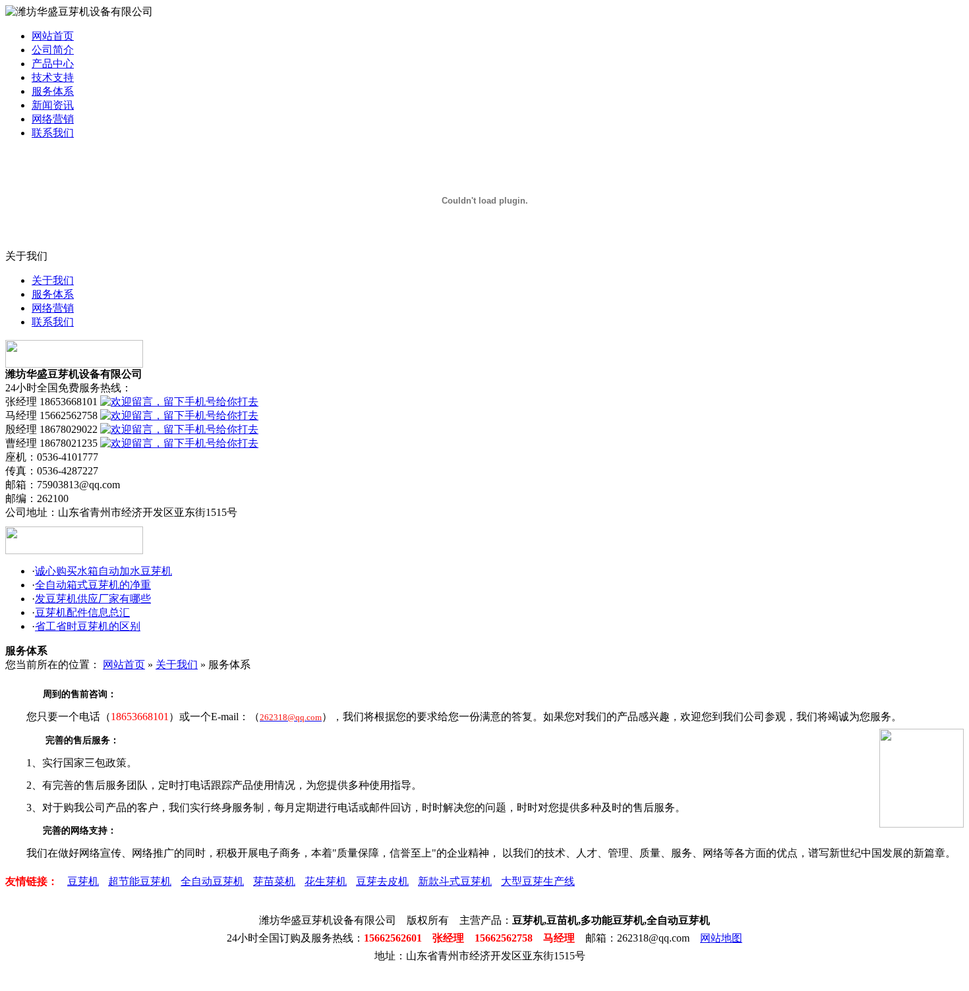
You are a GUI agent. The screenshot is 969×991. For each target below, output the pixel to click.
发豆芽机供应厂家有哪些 (93, 598)
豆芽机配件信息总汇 (82, 612)
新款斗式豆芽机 (455, 881)
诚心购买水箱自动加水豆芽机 (103, 571)
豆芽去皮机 (382, 881)
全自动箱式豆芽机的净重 (93, 584)
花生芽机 (326, 881)
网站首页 (53, 36)
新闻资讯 (53, 105)
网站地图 (721, 938)
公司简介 (53, 49)
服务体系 (53, 91)
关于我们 (53, 280)
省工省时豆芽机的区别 (87, 626)
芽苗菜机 (274, 881)
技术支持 (53, 77)
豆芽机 (83, 881)
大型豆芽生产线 (538, 881)
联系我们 (53, 132)
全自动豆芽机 (212, 881)
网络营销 (53, 119)
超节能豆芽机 (139, 881)
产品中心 (53, 63)
